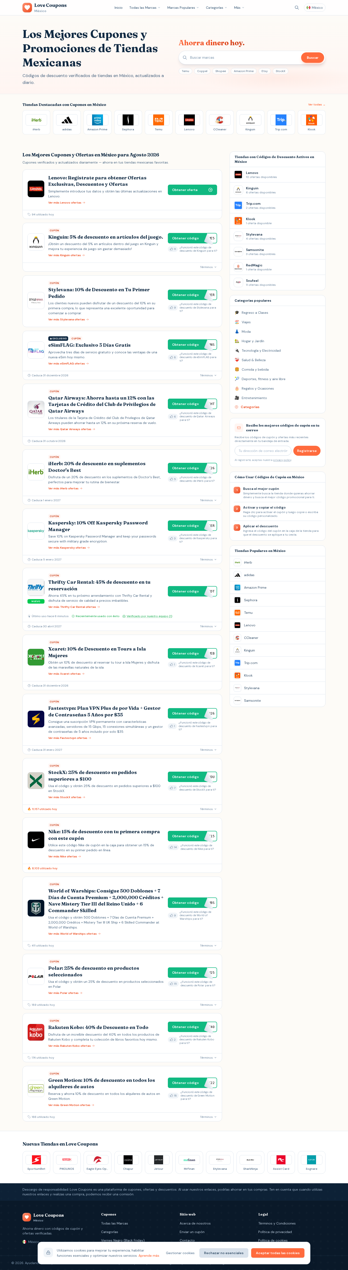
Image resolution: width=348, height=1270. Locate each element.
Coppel (202, 71)
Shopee (220, 71)
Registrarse (307, 451)
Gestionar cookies (180, 1253)
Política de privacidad (275, 1232)
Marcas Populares (181, 7)
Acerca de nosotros (195, 1223)
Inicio (119, 7)
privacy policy (282, 460)
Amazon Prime (244, 71)
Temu (185, 71)
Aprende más (148, 1255)
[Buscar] (297, 7)
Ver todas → (317, 104)
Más (237, 7)
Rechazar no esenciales (224, 1253)
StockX (280, 71)
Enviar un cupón (192, 1232)
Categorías (214, 7)
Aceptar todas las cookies (278, 1253)
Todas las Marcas (142, 7)
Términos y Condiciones (277, 1223)
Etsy (265, 71)
